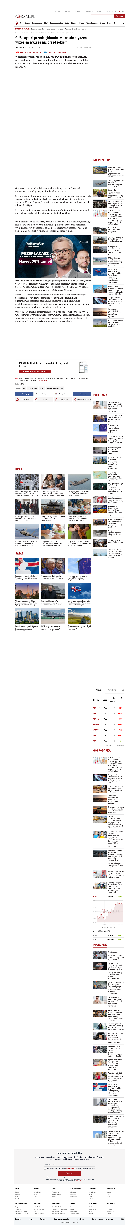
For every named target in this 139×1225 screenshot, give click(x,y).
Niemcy (17, 1196)
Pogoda (91, 1213)
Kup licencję (43, 380)
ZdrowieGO (111, 1203)
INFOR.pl (57, 11)
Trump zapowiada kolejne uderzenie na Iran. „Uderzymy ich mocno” (52, 578)
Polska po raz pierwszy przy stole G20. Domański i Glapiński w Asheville (78, 578)
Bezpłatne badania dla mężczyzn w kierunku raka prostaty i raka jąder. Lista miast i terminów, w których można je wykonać (52, 543)
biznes (42, 388)
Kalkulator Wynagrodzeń (59, 1209)
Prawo (72, 1207)
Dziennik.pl (93, 1203)
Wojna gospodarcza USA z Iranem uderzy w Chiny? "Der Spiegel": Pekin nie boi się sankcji (26, 603)
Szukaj (120, 16)
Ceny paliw (51, 29)
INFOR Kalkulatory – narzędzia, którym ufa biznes (44, 365)
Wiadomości (92, 1207)
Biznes (36, 1189)
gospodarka (32, 388)
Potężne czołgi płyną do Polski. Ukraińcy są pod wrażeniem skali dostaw (53, 518)
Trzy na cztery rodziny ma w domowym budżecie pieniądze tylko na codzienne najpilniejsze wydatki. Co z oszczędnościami (79, 543)
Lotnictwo (92, 1199)
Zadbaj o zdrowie (80, 29)
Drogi (90, 1194)
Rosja (17, 1192)
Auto (90, 1211)
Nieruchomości (75, 1189)
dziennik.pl (67, 11)
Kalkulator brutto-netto (59, 1207)
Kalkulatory (56, 1203)
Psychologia (110, 1211)
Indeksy (109, 1192)
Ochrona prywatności (61, 1219)
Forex (108, 1196)
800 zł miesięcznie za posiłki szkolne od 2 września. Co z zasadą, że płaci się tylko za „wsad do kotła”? (79, 518)
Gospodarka (24, 32)
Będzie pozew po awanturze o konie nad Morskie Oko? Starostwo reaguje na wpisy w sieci (26, 493)
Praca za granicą (57, 1199)
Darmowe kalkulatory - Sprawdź (35, 371)
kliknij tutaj (78, 1180)
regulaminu (70, 1169)
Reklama (43, 1219)
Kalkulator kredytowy (58, 1213)
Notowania (111, 1189)
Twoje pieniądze (39, 1213)
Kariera (54, 1196)
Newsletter (100, 11)
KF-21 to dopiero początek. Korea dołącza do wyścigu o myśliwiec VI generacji (52, 628)
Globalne (18, 1209)
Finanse (36, 1199)
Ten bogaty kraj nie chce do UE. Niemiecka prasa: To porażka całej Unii (79, 628)
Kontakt (18, 1219)
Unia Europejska (20, 1199)
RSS (122, 1219)
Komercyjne (74, 1196)
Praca (54, 1189)
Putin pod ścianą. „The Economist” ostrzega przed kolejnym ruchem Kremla (51, 603)
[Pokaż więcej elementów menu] (123, 23)
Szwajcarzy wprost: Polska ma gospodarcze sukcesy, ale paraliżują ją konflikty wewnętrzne (26, 628)
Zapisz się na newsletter (56, 52)
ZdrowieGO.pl (89, 11)
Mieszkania (73, 1194)
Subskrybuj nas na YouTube (30, 52)
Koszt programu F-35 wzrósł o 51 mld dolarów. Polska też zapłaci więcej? (79, 493)
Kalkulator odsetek (57, 1211)
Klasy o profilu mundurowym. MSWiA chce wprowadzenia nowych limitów (26, 518)
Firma (35, 1194)
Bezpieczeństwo (21, 1203)
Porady (109, 1213)
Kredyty (36, 1211)
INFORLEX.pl (78, 11)
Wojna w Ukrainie (64, 29)
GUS (24, 388)
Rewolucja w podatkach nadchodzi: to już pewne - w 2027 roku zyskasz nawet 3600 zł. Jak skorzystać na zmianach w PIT (53, 493)
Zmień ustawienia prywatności (102, 1219)
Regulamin (80, 1219)
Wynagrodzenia (56, 1194)
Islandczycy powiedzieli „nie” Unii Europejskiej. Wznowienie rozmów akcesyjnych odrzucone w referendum (79, 603)
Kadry (72, 1209)
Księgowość (73, 1211)
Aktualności (37, 1192)
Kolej (90, 1196)
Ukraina (17, 1194)
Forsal (17, 32)
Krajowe (17, 1207)
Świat (17, 1189)
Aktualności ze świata (21, 1213)
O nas (30, 1219)
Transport (92, 1189)
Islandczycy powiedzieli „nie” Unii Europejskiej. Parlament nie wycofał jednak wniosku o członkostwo (26, 578)
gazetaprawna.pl (111, 11)
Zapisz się (69, 1173)
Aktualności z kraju (21, 1211)
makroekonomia (53, 388)
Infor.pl (72, 1203)
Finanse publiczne (39, 1209)
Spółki (109, 1194)
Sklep (122, 11)
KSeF (35, 1196)
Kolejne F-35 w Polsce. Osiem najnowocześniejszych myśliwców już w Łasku (26, 543)
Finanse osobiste (37, 29)
